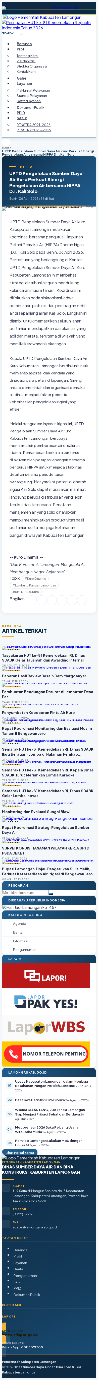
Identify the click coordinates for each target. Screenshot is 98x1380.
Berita (7, 148)
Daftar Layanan (29, 101)
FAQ (17, 1282)
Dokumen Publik (30, 107)
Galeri (22, 78)
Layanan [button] (24, 83)
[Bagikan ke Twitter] (42, 600)
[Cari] (51, 894)
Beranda (24, 44)
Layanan (20, 1263)
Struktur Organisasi (32, 66)
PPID (21, 112)
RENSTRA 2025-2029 (34, 130)
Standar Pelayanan (32, 95)
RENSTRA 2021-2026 (34, 124)
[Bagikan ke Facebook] (32, 600)
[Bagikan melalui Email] (82, 600)
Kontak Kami (26, 71)
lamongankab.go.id (65, 7)
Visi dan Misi (26, 61)
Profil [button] (21, 49)
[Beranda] (6, 142)
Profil (18, 1256)
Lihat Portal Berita (20, 1153)
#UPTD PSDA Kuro (25, 592)
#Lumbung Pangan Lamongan (34, 585)
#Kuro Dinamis (35, 578)
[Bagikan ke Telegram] (72, 600)
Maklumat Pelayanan (33, 90)
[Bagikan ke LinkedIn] (62, 600)
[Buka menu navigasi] (21, 34)
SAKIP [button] (22, 118)
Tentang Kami (27, 55)
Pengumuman (25, 1275)
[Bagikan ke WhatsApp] (52, 600)
